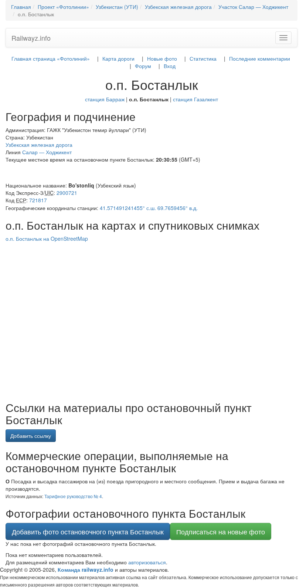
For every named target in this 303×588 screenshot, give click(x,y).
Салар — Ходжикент (47, 152)
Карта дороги (118, 58)
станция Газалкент (195, 99)
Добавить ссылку (30, 435)
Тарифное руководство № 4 (73, 496)
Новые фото (162, 58)
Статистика (203, 58)
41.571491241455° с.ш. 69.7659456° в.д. (149, 208)
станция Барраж (105, 99)
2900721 (67, 192)
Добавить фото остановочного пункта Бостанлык (88, 531)
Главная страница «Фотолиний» (50, 58)
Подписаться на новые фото (220, 531)
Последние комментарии (259, 58)
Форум (143, 66)
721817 (38, 200)
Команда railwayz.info (85, 569)
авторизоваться (147, 562)
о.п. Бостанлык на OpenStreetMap (47, 238)
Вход (170, 66)
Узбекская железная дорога (39, 144)
